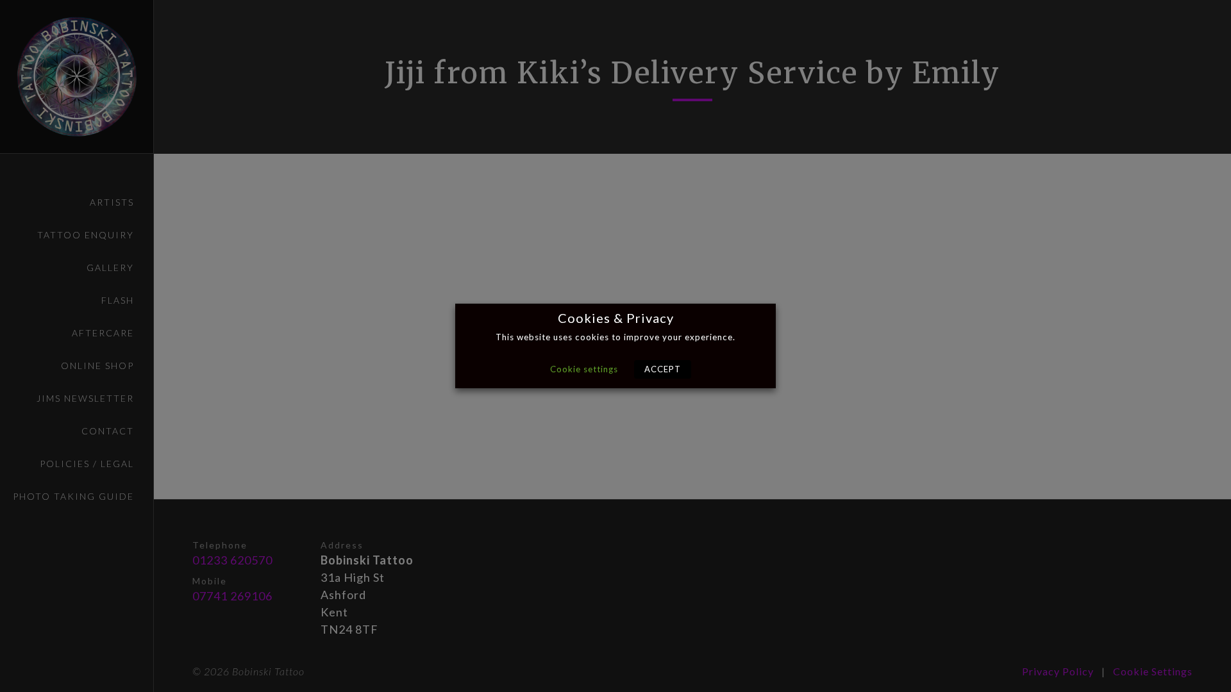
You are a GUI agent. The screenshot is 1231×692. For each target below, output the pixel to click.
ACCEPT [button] (662, 369)
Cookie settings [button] (584, 369)
